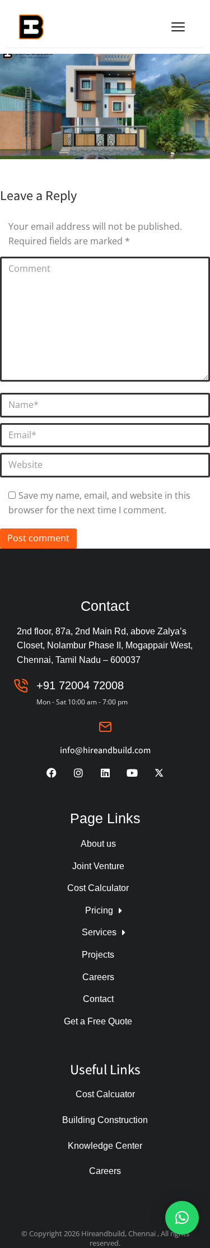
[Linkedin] (105, 773)
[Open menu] (178, 27)
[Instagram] (78, 773)
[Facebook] (51, 773)
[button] (182, 1218)
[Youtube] (132, 773)
